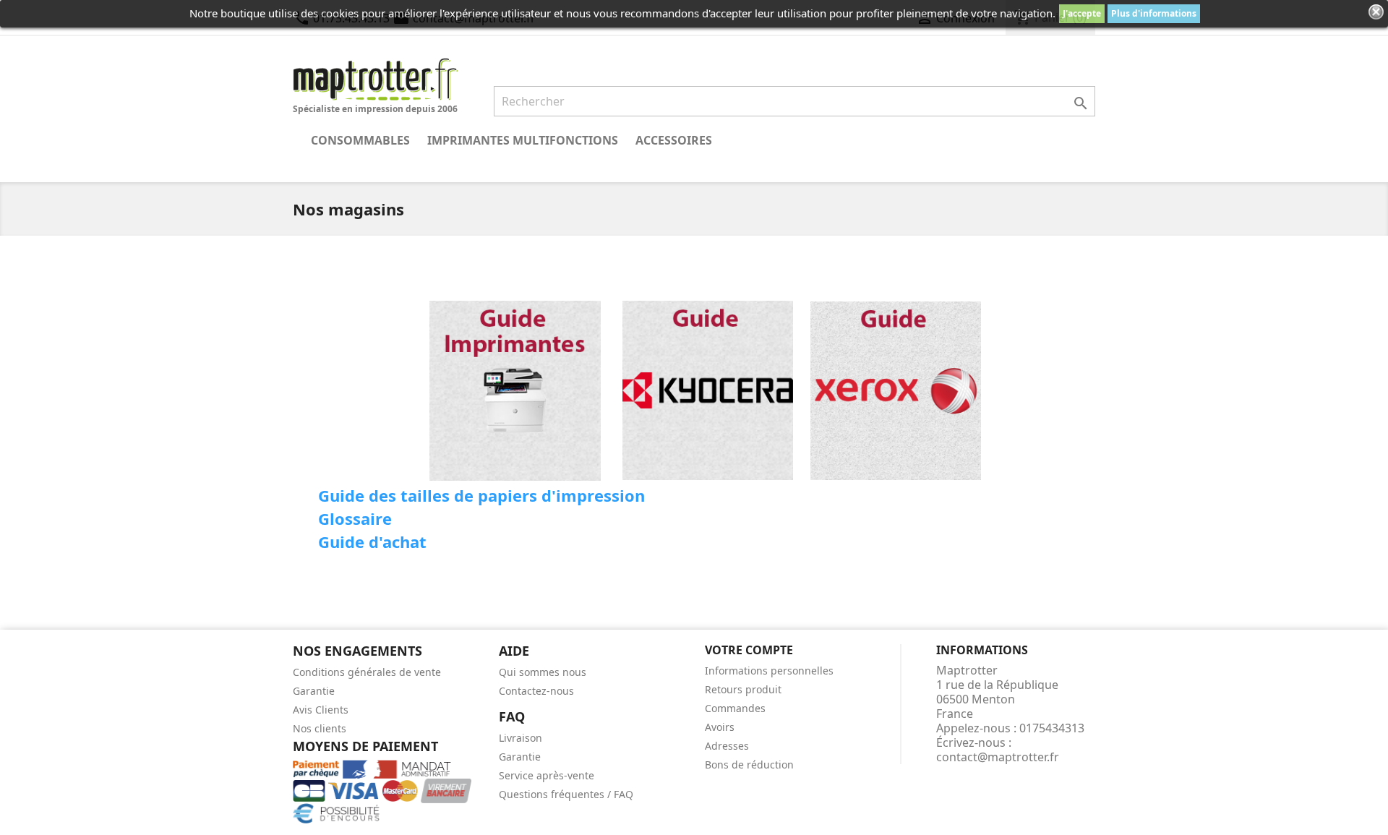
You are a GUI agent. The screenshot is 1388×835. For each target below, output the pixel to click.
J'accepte (1082, 13)
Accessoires (673, 140)
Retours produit (743, 689)
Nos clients (319, 728)
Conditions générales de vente (367, 672)
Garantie (314, 691)
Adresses (727, 746)
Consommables (360, 140)
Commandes (735, 708)
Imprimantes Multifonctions (522, 140)
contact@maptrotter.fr (997, 757)
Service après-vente (546, 775)
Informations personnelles (769, 670)
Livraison (520, 738)
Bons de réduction (749, 764)
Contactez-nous (536, 691)
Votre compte (749, 650)
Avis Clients (320, 709)
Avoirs (719, 727)
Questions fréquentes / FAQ (566, 794)
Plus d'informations (1153, 13)
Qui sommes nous (542, 672)
